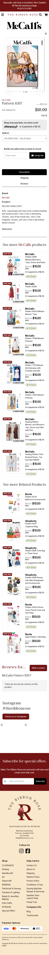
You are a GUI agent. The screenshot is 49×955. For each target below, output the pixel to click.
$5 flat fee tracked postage (24, 5)
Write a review (38, 668)
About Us (31, 869)
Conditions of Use (35, 884)
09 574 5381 (26, 8)
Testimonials (32, 915)
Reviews (24, 183)
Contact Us (32, 865)
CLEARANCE (8, 865)
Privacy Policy (33, 881)
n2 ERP (4, 945)
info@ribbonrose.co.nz (24, 838)
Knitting (5, 869)
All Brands (6, 907)
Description (24, 172)
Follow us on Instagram (15, 716)
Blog (29, 911)
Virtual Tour (32, 902)
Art (3, 877)
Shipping (24, 178)
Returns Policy (33, 877)
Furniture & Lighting (11, 892)
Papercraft (6, 881)
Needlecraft (7, 873)
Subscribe (40, 781)
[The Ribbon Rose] (21, 14)
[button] (2, 14)
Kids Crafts (7, 903)
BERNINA (6, 884)
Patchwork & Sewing (11, 888)
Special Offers (8, 911)
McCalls (6, 99)
